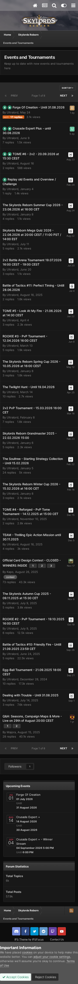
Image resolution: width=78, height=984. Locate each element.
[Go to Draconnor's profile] (70, 561)
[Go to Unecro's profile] (72, 129)
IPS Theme (21, 939)
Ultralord (12, 112)
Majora (11, 732)
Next (63, 95)
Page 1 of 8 (39, 95)
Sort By (67, 88)
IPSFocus (38, 939)
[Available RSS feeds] (71, 910)
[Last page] (72, 95)
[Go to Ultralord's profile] (70, 154)
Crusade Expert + (28, 817)
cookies (27, 952)
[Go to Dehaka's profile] (72, 108)
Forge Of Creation (28, 794)
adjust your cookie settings (51, 956)
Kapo (10, 572)
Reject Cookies (45, 977)
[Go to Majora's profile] (72, 717)
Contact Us (57, 939)
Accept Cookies (17, 977)
